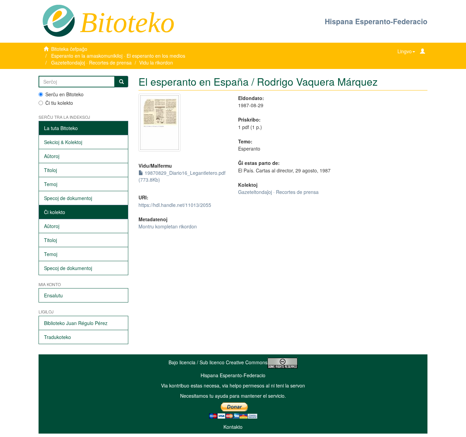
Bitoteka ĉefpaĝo (69, 48)
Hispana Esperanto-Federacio (376, 21)
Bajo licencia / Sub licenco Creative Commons (218, 362)
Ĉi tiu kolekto (59, 102)
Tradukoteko (57, 337)
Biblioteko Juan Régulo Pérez (75, 323)
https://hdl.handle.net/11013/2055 (175, 204)
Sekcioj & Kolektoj (63, 142)
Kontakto (233, 426)
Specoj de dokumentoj (68, 198)
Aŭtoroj (51, 156)
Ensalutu (53, 295)
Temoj (50, 184)
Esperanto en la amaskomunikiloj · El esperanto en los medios (118, 55)
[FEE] (58, 20)
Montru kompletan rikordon (168, 226)
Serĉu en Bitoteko (64, 94)
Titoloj (50, 170)
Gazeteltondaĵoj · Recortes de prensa (91, 62)
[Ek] (121, 81)
